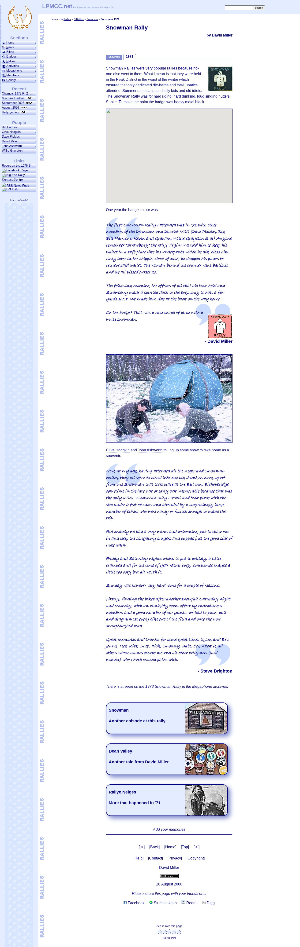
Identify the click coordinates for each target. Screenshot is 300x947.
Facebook (135, 903)
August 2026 (11, 107)
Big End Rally (15, 175)
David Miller (10, 141)
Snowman (92, 19)
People (19, 122)
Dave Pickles (11, 136)
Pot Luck (12, 189)
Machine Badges (14, 98)
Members (12, 75)
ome (10, 42)
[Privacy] (175, 858)
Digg (210, 903)
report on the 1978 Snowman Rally (152, 686)
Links (19, 161)
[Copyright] (196, 858)
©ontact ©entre (12, 179)
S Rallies (79, 19)
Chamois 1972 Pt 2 (16, 93)
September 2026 (14, 103)
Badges (11, 56)
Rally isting (11, 112)
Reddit (191, 903)
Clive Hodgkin (11, 132)
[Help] (138, 858)
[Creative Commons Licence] (169, 876)
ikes (10, 52)
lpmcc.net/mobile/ (19, 200)
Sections (19, 38)
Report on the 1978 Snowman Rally (19, 165)
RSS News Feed (17, 185)
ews (10, 47)
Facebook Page (17, 170)
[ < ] (142, 847)
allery (11, 80)
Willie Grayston (12, 150)
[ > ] (196, 847)
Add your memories (169, 829)
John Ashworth (12, 146)
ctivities (12, 66)
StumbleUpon (165, 903)
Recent (19, 89)
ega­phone (14, 70)
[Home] (170, 847)
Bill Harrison (10, 127)
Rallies (67, 19)
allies (10, 61)
